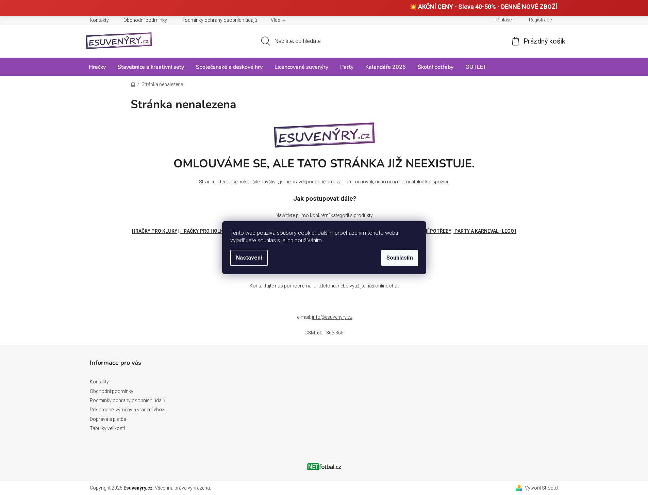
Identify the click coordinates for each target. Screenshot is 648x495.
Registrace (540, 19)
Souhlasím (399, 257)
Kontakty (99, 20)
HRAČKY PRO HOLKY (203, 231)
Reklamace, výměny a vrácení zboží (127, 409)
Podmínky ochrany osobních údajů (219, 20)
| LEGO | (508, 231)
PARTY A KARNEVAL (476, 231)
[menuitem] (97, 66)
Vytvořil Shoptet (542, 488)
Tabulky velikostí (107, 428)
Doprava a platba (108, 419)
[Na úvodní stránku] (324, 133)
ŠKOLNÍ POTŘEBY (431, 231)
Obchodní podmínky (145, 20)
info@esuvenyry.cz (332, 317)
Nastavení (249, 257)
